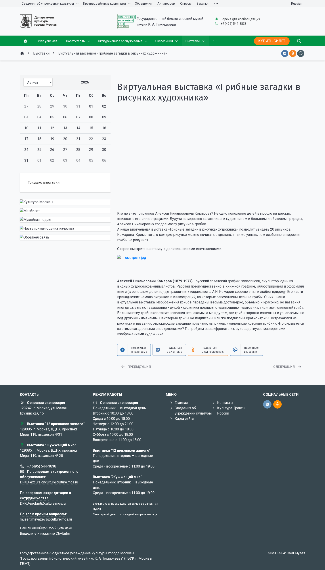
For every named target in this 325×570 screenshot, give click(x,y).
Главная (181, 403)
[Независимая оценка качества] (65, 228)
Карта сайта (184, 419)
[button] (211, 199)
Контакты (225, 403)
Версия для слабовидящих (240, 19)
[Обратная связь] (65, 237)
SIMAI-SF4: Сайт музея (286, 553)
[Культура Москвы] (65, 202)
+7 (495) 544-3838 (234, 23)
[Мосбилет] (65, 211)
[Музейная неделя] (65, 219)
